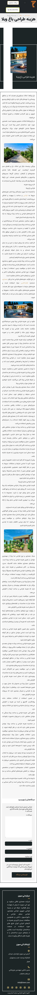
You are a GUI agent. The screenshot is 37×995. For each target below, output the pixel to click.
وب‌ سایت (28, 857)
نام (30, 840)
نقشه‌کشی (24, 283)
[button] (24, 2)
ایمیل (29, 849)
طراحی (25, 195)
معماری (5, 279)
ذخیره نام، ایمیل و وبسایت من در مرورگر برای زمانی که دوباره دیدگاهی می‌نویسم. (19, 866)
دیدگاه (29, 815)
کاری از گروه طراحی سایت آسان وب (18, 993)
